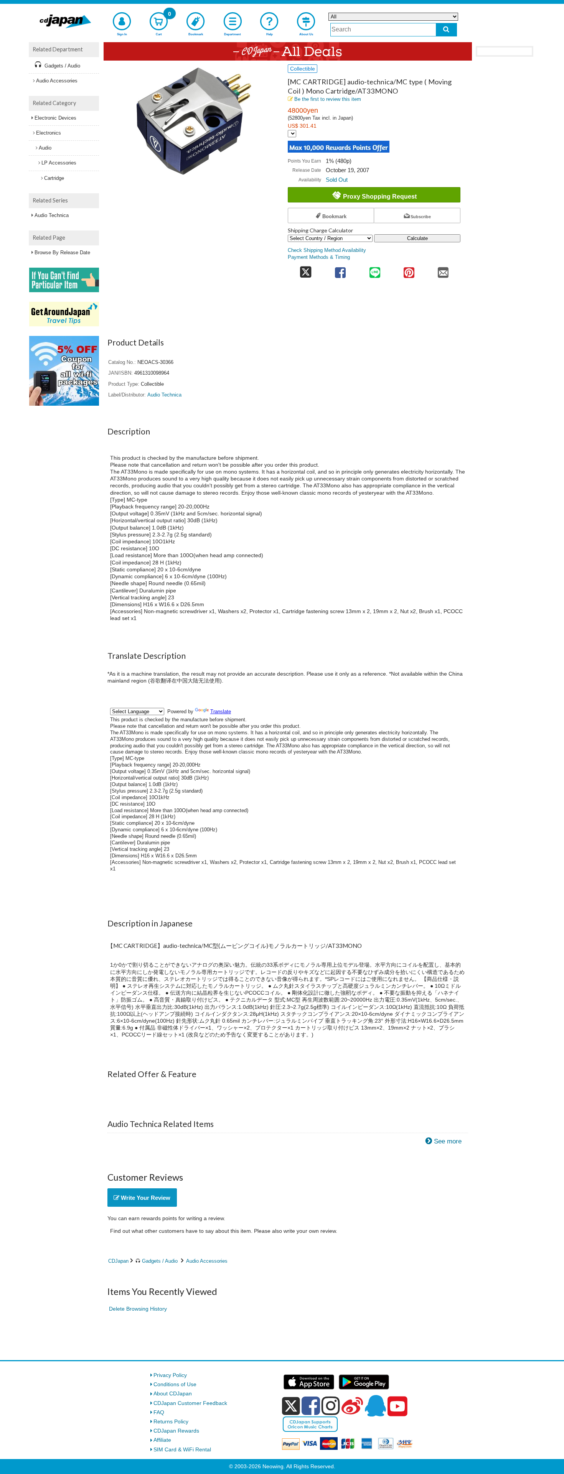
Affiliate (162, 1440)
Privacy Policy (170, 1375)
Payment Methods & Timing (319, 257)
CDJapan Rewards (176, 1431)
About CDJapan (172, 1393)
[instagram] (331, 1405)
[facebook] (311, 1405)
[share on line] (375, 270)
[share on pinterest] (409, 270)
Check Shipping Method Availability (327, 250)
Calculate (417, 238)
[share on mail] (443, 270)
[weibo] (352, 1405)
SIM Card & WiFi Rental (182, 1449)
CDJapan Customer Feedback (190, 1403)
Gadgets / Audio (160, 1261)
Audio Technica (52, 215)
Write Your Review (144, 1197)
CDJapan (118, 1261)
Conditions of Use (174, 1384)
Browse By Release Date (62, 252)
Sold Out (337, 179)
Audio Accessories (207, 1261)
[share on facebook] (340, 270)
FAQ (158, 1412)
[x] (291, 1406)
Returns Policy (170, 1421)
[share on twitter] (305, 270)
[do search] (446, 29)
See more (448, 1141)
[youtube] (397, 1406)
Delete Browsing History (138, 1309)
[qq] (375, 1405)
